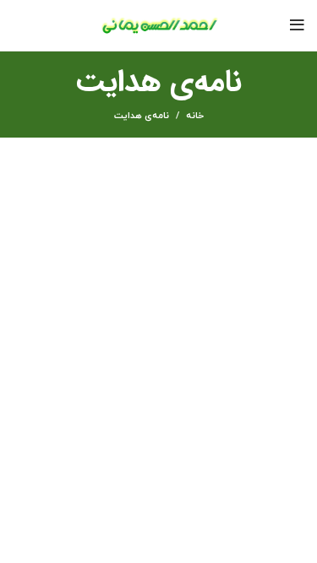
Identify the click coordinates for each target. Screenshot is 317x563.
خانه (195, 115)
